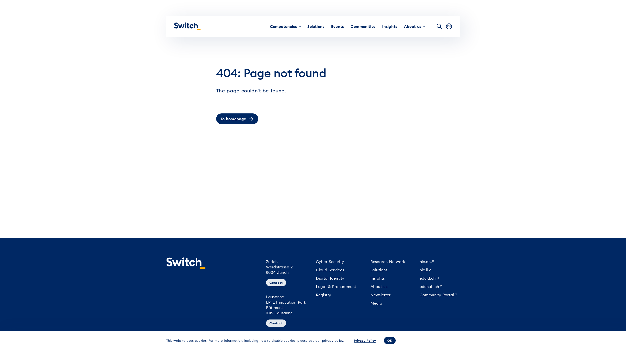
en (449, 26)
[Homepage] (187, 26)
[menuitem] (283, 26)
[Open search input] (439, 26)
